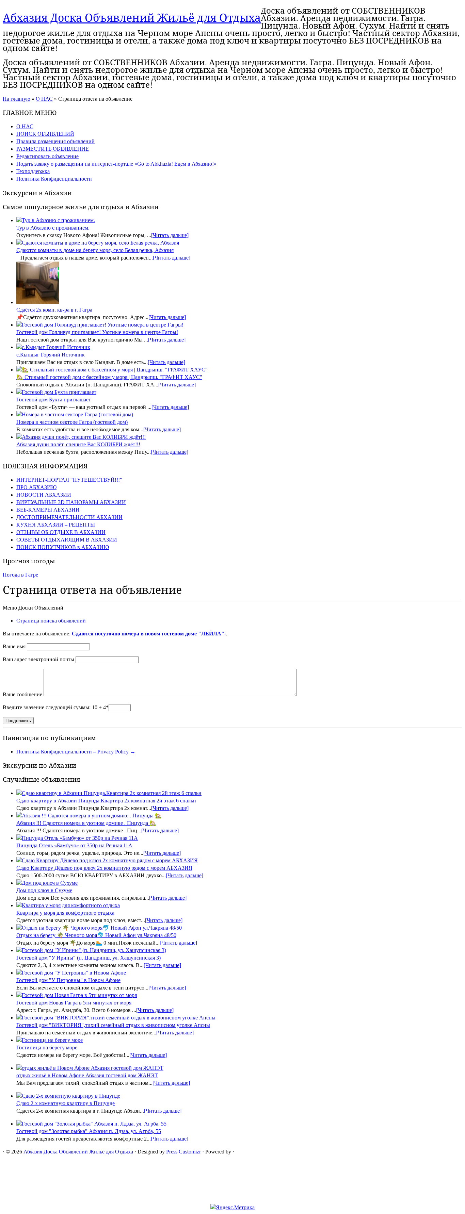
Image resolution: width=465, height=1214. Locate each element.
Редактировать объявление (47, 156)
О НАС (44, 99)
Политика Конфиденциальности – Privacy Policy (75, 751)
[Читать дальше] (170, 235)
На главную (16, 99)
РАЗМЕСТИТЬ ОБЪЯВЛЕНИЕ (52, 149)
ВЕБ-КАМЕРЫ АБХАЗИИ (48, 510)
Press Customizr (183, 1151)
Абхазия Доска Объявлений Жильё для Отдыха (132, 17)
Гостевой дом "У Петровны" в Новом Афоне (68, 980)
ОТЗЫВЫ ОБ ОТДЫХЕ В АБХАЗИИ (61, 532)
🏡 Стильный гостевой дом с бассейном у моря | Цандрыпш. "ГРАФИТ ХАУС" (109, 377)
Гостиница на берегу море (46, 1047)
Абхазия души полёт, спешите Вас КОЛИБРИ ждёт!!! (78, 444)
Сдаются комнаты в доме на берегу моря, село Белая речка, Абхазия (95, 250)
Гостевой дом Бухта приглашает (53, 399)
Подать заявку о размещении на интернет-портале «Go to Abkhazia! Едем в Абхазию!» (116, 164)
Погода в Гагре (20, 575)
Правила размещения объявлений (55, 141)
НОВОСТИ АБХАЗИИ (43, 495)
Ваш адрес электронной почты (38, 659)
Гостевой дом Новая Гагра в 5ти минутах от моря (73, 1002)
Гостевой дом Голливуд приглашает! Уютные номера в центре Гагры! (97, 332)
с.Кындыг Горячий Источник (50, 354)
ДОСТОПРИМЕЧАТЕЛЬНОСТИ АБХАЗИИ (69, 517)
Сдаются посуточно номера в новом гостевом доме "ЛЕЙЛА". (149, 633)
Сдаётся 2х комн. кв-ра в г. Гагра (54, 310)
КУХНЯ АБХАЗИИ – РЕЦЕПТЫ (55, 525)
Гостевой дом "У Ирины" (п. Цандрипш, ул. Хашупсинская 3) (88, 958)
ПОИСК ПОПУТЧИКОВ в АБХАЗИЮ (62, 547)
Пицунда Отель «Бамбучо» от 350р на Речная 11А (74, 845)
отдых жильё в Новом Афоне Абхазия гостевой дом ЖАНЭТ (87, 1075)
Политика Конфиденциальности (54, 179)
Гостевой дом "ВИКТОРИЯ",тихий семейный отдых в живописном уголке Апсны (113, 1025)
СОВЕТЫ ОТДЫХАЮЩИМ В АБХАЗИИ (66, 540)
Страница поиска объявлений (51, 620)
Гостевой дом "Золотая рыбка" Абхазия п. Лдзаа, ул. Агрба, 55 (88, 1131)
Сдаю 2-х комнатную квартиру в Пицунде (65, 1103)
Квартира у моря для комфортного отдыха (65, 913)
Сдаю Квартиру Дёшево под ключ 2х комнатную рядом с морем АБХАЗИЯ (104, 868)
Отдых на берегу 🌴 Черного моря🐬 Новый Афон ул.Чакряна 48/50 (96, 935)
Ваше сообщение (22, 694)
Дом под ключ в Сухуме (44, 890)
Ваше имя (14, 646)
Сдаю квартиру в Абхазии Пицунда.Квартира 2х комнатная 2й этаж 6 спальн (106, 800)
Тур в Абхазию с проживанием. (53, 228)
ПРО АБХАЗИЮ (36, 487)
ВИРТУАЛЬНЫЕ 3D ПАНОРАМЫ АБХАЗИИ (71, 502)
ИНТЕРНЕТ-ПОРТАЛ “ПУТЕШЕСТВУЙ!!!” (69, 480)
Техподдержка (33, 171)
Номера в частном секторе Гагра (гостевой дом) (72, 422)
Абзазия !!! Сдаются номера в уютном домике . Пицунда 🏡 (86, 823)
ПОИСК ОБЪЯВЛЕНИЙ (45, 134)
